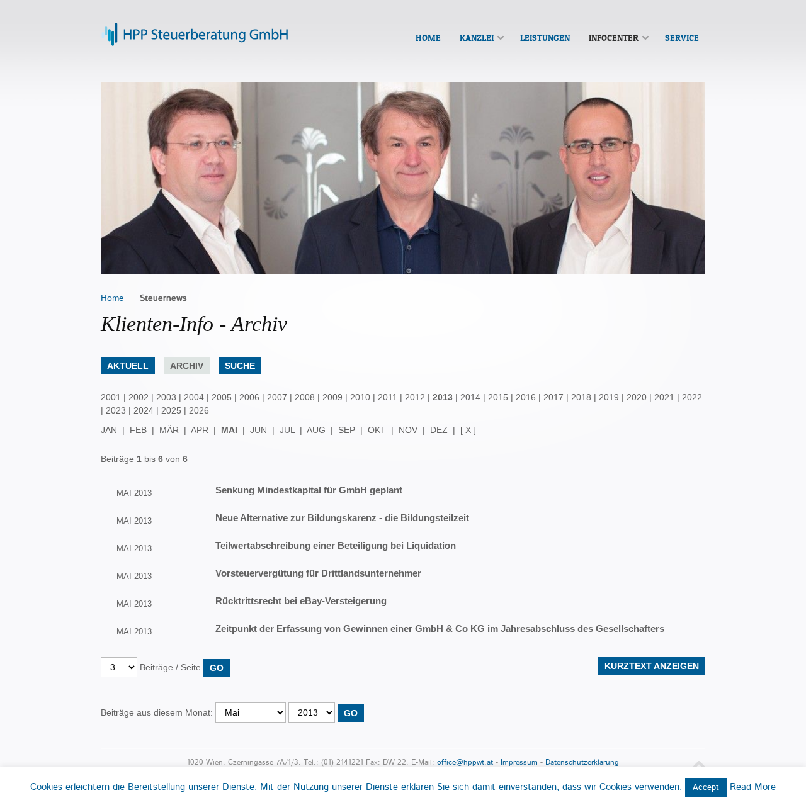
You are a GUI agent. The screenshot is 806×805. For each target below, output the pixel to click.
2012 (415, 397)
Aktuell (128, 366)
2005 (222, 397)
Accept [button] (706, 788)
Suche (240, 366)
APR (199, 430)
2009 (332, 397)
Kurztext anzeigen (651, 666)
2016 (526, 397)
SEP (346, 430)
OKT (377, 430)
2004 (194, 397)
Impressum (519, 762)
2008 (305, 397)
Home (112, 298)
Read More (753, 787)
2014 (470, 397)
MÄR (169, 430)
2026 (199, 410)
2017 (553, 397)
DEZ (439, 430)
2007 (277, 397)
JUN (258, 430)
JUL (287, 430)
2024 (143, 410)
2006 (249, 397)
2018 (581, 397)
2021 (664, 397)
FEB (138, 430)
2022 (692, 397)
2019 (609, 397)
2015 (498, 397)
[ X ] (468, 430)
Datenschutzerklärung (582, 762)
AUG (316, 430)
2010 (360, 397)
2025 (171, 410)
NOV (408, 430)
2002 (138, 397)
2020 (637, 397)
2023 (116, 410)
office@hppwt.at (465, 762)
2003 (166, 397)
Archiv (186, 366)
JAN (109, 430)
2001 (111, 397)
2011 (387, 397)
